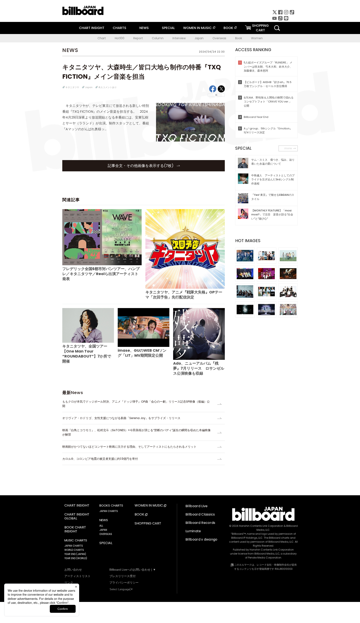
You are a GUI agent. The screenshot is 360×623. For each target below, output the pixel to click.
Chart (102, 38)
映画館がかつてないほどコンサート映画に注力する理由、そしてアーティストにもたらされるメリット (129, 447)
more (288, 148)
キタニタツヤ (72, 87)
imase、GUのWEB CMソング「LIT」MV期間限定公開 (142, 353)
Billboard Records (200, 522)
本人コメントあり (107, 87)
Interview (179, 38)
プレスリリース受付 (122, 576)
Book (238, 38)
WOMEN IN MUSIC (197, 27)
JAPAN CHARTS (73, 545)
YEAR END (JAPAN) (75, 554)
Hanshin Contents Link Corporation (261, 526)
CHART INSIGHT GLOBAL (76, 517)
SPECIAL (168, 27)
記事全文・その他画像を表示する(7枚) (141, 165)
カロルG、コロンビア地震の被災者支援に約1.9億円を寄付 (100, 459)
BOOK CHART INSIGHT (75, 529)
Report (138, 38)
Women (257, 38)
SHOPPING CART (148, 524)
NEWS (144, 27)
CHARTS (119, 27)
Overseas (219, 38)
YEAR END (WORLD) (75, 558)
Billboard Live (196, 506)
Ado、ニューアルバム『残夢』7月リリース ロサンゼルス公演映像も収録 (198, 368)
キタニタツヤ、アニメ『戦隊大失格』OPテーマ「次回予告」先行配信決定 (183, 294)
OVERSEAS (105, 534)
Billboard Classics (200, 514)
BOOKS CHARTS (111, 505)
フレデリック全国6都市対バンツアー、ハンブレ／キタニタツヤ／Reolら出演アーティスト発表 (101, 273)
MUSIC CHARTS (75, 540)
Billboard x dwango (201, 539)
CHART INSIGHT (91, 27)
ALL (101, 525)
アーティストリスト (77, 576)
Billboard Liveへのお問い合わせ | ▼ (132, 569)
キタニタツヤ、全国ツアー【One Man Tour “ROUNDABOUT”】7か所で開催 (86, 354)
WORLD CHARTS (74, 550)
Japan (199, 38)
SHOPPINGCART (260, 28)
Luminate (193, 531)
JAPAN (103, 530)
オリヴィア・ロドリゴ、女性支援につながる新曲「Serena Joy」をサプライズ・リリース (121, 418)
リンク (68, 582)
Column (158, 38)
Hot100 (119, 38)
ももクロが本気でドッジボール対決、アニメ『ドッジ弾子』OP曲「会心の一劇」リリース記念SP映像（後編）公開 (136, 403)
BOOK (228, 27)
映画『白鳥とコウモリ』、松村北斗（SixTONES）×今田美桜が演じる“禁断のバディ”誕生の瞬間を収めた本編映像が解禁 (136, 432)
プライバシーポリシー (124, 582)
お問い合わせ (73, 569)
